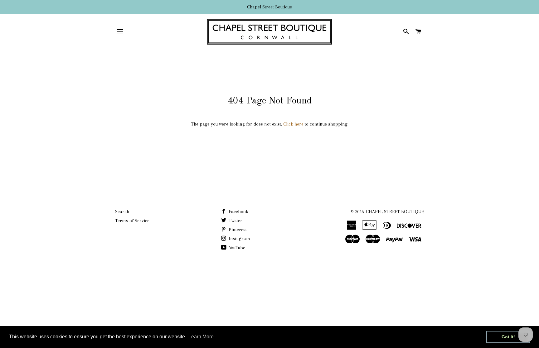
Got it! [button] (508, 336)
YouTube (236, 247)
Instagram (238, 238)
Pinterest (237, 229)
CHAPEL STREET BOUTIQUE (395, 211)
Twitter (234, 220)
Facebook (237, 211)
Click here (293, 124)
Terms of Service (132, 220)
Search (122, 211)
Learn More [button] (201, 336)
